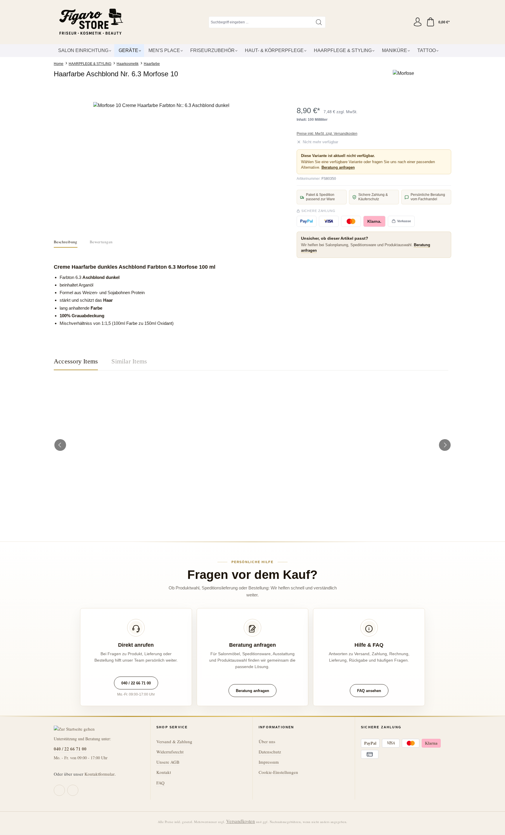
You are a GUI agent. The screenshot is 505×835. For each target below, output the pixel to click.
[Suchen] (319, 22)
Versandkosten (240, 821)
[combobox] (261, 22)
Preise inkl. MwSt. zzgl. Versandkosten (327, 134)
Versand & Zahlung (174, 741)
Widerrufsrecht (170, 752)
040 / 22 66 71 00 (136, 683)
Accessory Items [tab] (76, 361)
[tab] (65, 242)
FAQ (160, 783)
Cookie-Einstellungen (278, 772)
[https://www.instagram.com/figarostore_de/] (72, 790)
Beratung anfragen (338, 167)
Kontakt (163, 772)
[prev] (60, 445)
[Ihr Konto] (417, 22)
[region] (163, 165)
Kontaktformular (99, 774)
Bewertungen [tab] (101, 241)
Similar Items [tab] (129, 361)
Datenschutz (270, 752)
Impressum (269, 762)
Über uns (267, 741)
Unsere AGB (167, 762)
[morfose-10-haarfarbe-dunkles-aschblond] (163, 165)
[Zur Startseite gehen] (90, 22)
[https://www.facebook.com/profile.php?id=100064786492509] (59, 790)
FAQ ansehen (369, 691)
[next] (445, 445)
